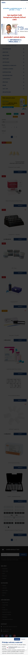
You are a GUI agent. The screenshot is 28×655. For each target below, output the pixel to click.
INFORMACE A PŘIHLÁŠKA (15, 41)
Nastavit (23, 639)
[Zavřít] (26, 647)
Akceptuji (17, 639)
